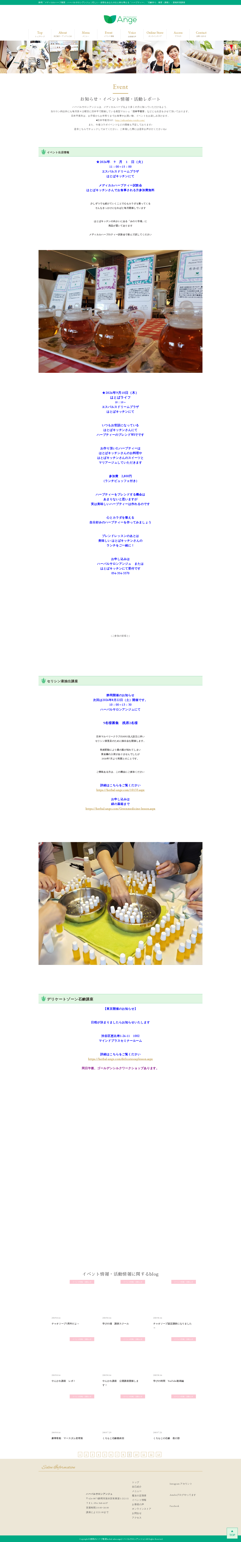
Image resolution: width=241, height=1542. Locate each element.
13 (158, 1454)
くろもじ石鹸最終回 (113, 1438)
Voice (131, 34)
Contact (198, 34)
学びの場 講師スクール (115, 1323)
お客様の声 (138, 1504)
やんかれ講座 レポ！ (64, 1380)
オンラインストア (141, 1508)
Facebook (174, 1506)
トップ (135, 1482)
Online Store (154, 34)
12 (151, 1454)
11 (143, 1454)
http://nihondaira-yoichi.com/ (130, 120)
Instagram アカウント (181, 1483)
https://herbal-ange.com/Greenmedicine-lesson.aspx (120, 808)
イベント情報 (139, 1499)
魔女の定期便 (139, 1495)
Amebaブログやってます (183, 1494)
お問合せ (137, 1513)
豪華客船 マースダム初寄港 (67, 1438)
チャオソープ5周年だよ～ (65, 1323)
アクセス (137, 1517)
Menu (84, 34)
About (61, 34)
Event (107, 34)
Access (176, 34)
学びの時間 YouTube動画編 (168, 1380)
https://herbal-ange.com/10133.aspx (120, 790)
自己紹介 (137, 1486)
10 (136, 1454)
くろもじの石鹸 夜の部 (166, 1438)
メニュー (137, 1491)
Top (39, 34)
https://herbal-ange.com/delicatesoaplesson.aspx (120, 1059)
